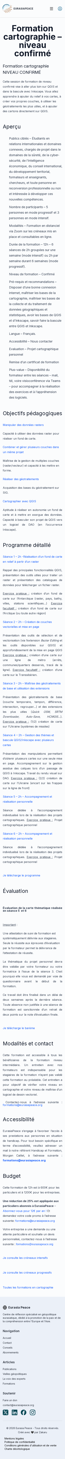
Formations (9, 1383)
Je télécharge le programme (21, 875)
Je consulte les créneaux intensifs (25, 1258)
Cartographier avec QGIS (19, 501)
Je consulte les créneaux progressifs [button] (27, 1272)
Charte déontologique (17, 1448)
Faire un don (10, 1400)
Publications (9, 1369)
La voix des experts (14, 1378)
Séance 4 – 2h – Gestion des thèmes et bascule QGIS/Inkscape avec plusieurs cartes (28, 740)
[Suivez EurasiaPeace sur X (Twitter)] (5, 1412)
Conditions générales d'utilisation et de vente (31, 1445)
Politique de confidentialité (20, 1441)
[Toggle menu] (51, 8)
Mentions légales (14, 1438)
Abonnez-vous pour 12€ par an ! (24, 1211)
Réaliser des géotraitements (21, 479)
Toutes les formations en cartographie (28, 1287)
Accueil (7, 1337)
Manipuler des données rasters (23, 425)
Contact (7, 1342)
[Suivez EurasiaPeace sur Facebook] (23, 1412)
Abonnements (11, 1352)
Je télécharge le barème (19, 1028)
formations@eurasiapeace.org (22, 1105)
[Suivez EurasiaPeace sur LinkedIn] (14, 1412)
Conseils (7, 1347)
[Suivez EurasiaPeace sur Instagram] (32, 1412)
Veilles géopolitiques (15, 1373)
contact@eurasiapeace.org (18, 1405)
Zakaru (43, 1432)
